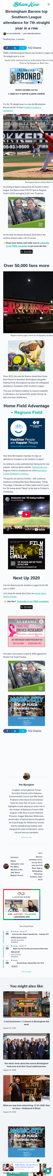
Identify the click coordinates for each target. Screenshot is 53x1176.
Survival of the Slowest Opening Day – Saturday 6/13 (30, 934)
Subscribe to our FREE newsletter (33, 601)
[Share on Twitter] (23, 48)
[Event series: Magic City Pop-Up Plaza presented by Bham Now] (25, 946)
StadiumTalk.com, (39, 467)
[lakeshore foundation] (21, 904)
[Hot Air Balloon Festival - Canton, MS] (26, 356)
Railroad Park (15, 952)
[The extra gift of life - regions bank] (26, 212)
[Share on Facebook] (7, 48)
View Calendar (26, 972)
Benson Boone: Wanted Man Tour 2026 (30, 963)
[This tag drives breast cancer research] (26, 631)
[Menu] (49, 4)
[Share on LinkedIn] (15, 48)
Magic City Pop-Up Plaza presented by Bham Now (30, 949)
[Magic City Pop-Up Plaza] (26, 710)
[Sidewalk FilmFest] (26, 554)
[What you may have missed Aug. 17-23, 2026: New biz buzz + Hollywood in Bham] (26, 1088)
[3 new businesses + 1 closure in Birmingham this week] (26, 1004)
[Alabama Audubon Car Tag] (26, 81)
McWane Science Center (19, 937)
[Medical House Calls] (26, 1170)
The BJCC (14, 966)
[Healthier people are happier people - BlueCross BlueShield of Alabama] (26, 433)
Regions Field (28, 412)
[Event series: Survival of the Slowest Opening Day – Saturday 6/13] (26, 931)
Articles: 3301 (26, 837)
